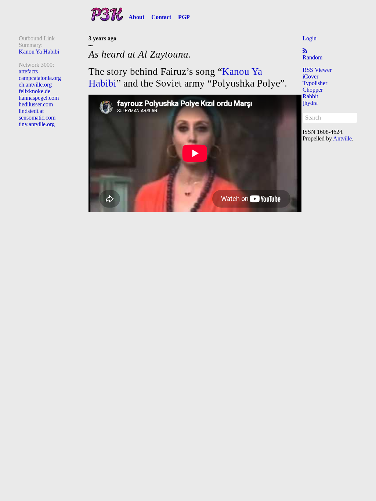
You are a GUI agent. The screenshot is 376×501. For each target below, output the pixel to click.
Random (312, 57)
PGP (184, 17)
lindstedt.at (31, 111)
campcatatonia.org (40, 78)
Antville (342, 138)
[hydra (310, 103)
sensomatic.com (37, 117)
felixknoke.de (34, 91)
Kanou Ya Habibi (39, 51)
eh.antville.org (35, 84)
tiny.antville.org (37, 124)
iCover (310, 76)
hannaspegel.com (39, 98)
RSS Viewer (317, 70)
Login (310, 38)
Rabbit (310, 96)
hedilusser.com (36, 104)
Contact (161, 17)
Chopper (313, 90)
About (136, 17)
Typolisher (315, 83)
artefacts (28, 71)
